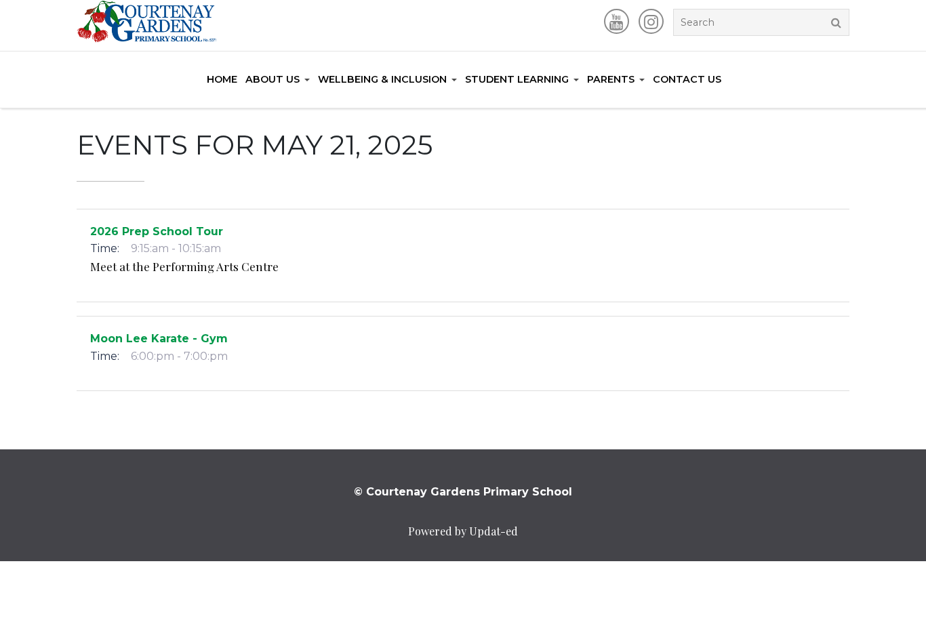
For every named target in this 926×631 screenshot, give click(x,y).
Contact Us (687, 79)
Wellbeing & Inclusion (382, 79)
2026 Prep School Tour (156, 231)
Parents (611, 79)
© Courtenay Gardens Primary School (463, 491)
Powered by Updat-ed (463, 531)
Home (222, 79)
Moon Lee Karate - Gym (159, 338)
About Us (272, 79)
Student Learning (517, 79)
